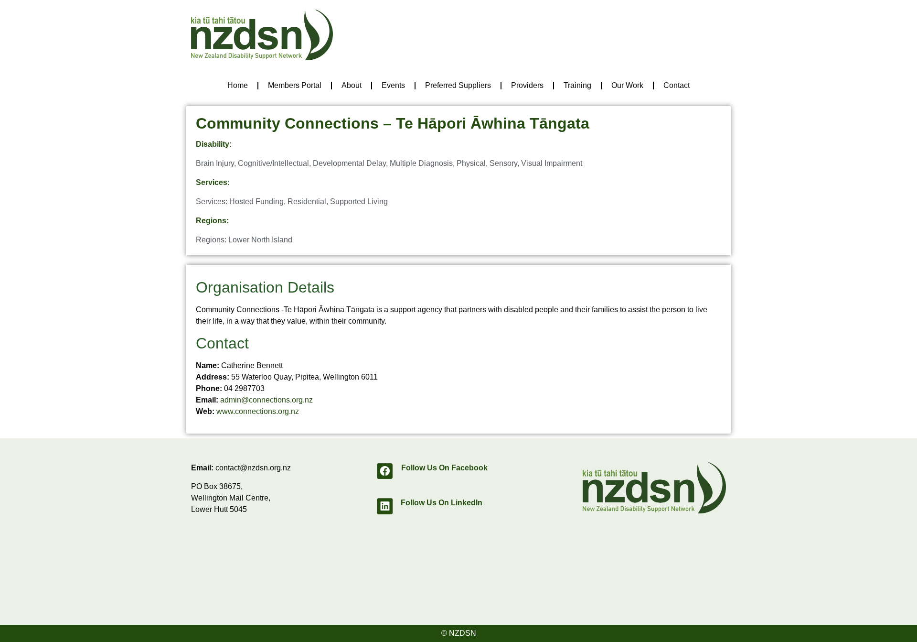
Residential (307, 201)
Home (237, 85)
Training (577, 85)
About (351, 85)
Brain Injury (215, 163)
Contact (676, 85)
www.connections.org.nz (257, 411)
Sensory (503, 163)
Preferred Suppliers (458, 85)
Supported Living (359, 201)
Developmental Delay (349, 163)
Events (393, 85)
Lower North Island (260, 240)
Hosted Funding (256, 201)
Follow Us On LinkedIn (441, 503)
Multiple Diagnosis (421, 163)
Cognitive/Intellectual (273, 163)
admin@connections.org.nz (266, 400)
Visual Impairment (551, 163)
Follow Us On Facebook (444, 468)
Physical (471, 163)
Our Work (627, 85)
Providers (527, 85)
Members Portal (294, 85)
